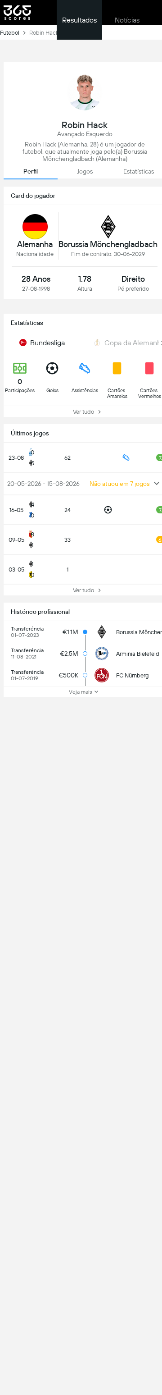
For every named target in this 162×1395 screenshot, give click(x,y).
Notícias (127, 20)
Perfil (30, 171)
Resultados (79, 20)
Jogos (85, 171)
